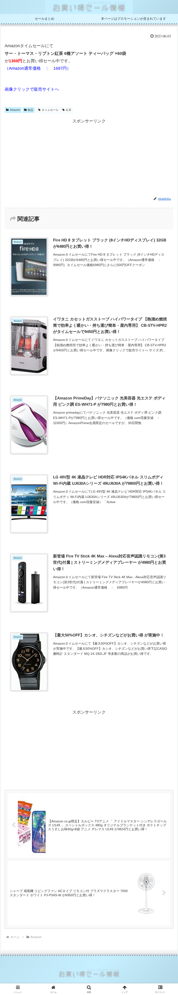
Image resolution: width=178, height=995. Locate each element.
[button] (164, 741)
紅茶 (68, 110)
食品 (30, 110)
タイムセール (50, 110)
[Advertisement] (89, 157)
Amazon (15, 110)
